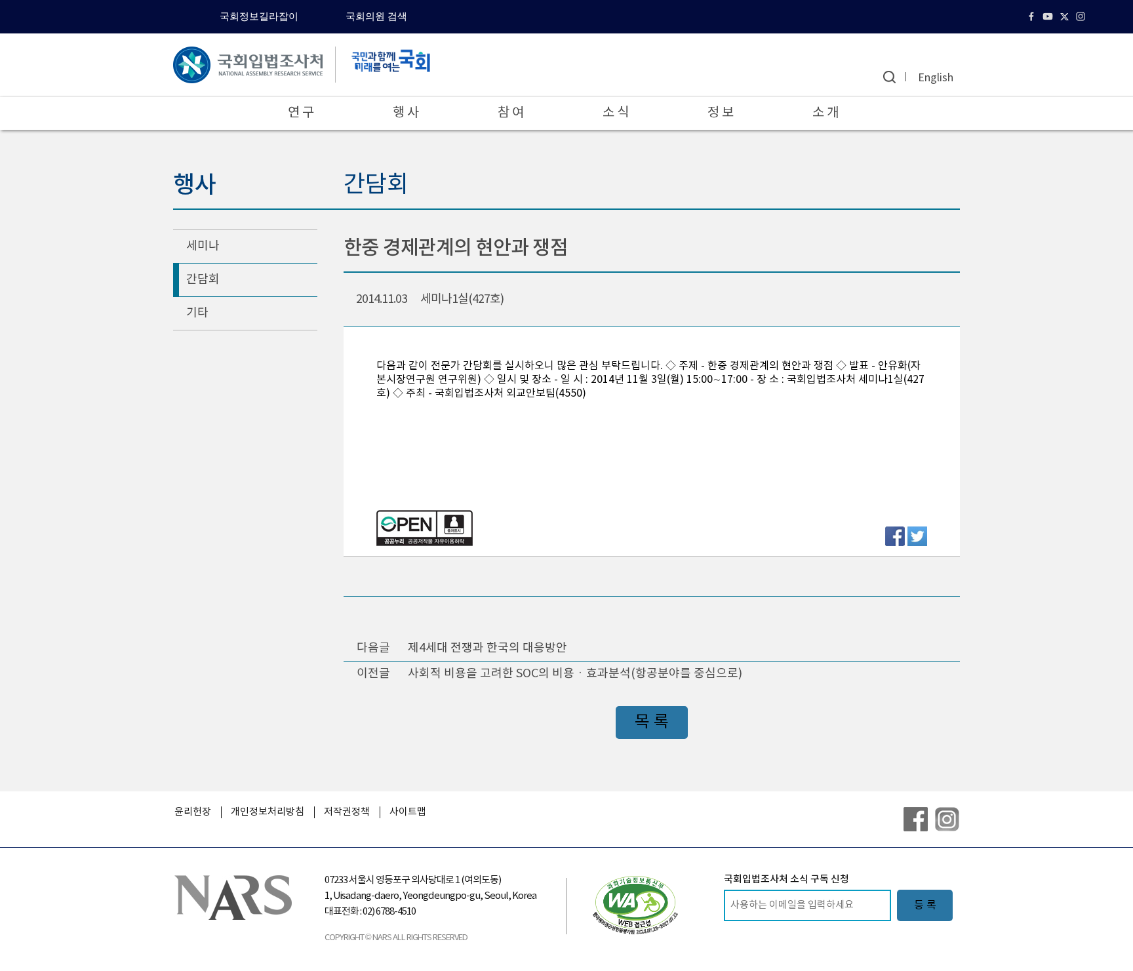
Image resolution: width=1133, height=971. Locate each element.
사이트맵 (407, 812)
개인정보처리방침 (267, 812)
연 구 (301, 113)
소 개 (825, 113)
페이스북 (1033, 16)
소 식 (616, 113)
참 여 (511, 113)
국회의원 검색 (376, 16)
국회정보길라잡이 (259, 16)
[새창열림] (635, 905)
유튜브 (1049, 16)
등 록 (925, 905)
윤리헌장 (192, 812)
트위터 (1066, 16)
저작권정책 (347, 812)
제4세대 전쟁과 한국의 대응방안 (487, 648)
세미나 (203, 246)
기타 (197, 313)
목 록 (652, 722)
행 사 (406, 113)
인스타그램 (1082, 16)
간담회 (203, 280)
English (935, 78)
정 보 (720, 113)
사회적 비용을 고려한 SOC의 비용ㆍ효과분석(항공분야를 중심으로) (575, 674)
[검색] (889, 77)
